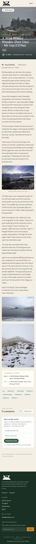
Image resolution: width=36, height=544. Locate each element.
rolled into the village (9, 129)
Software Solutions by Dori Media (18, 541)
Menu (31, 3)
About (4, 509)
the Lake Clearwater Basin (19, 207)
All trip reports (9, 10)
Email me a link (11, 441)
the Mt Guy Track (13, 287)
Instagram (12, 493)
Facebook (4, 493)
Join (30, 529)
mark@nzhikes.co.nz (8, 517)
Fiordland (5, 503)
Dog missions (6, 506)
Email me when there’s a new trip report (19, 445)
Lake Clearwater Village (25, 102)
